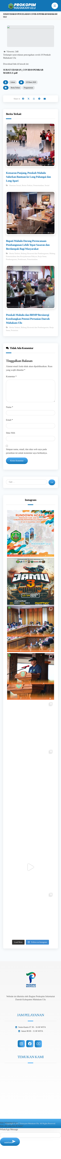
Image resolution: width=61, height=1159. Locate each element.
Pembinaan (22, 259)
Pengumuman (28, 88)
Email (9, 420)
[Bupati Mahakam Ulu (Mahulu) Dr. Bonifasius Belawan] (30, 628)
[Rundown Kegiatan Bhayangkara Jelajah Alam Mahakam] (30, 581)
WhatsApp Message (9, 1129)
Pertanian (14, 330)
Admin (12, 82)
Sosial (47, 185)
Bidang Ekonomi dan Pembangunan (35, 253)
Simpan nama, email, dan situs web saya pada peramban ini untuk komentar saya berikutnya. (26, 451)
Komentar (11, 376)
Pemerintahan (38, 185)
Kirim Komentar (17, 461)
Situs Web (10, 433)
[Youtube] (38, 1043)
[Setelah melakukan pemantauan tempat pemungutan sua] (30, 914)
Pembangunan (11, 259)
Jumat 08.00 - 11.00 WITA (32, 1031)
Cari (52, 482)
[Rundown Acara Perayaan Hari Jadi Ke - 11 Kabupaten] (30, 533)
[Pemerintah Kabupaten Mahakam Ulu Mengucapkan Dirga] (30, 819)
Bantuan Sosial (15, 185)
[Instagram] (21, 1043)
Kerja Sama (42, 256)
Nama (9, 407)
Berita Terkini (15, 88)
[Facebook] (29, 1043)
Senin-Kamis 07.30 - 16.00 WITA (32, 1027)
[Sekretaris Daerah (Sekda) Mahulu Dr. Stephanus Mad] (30, 867)
